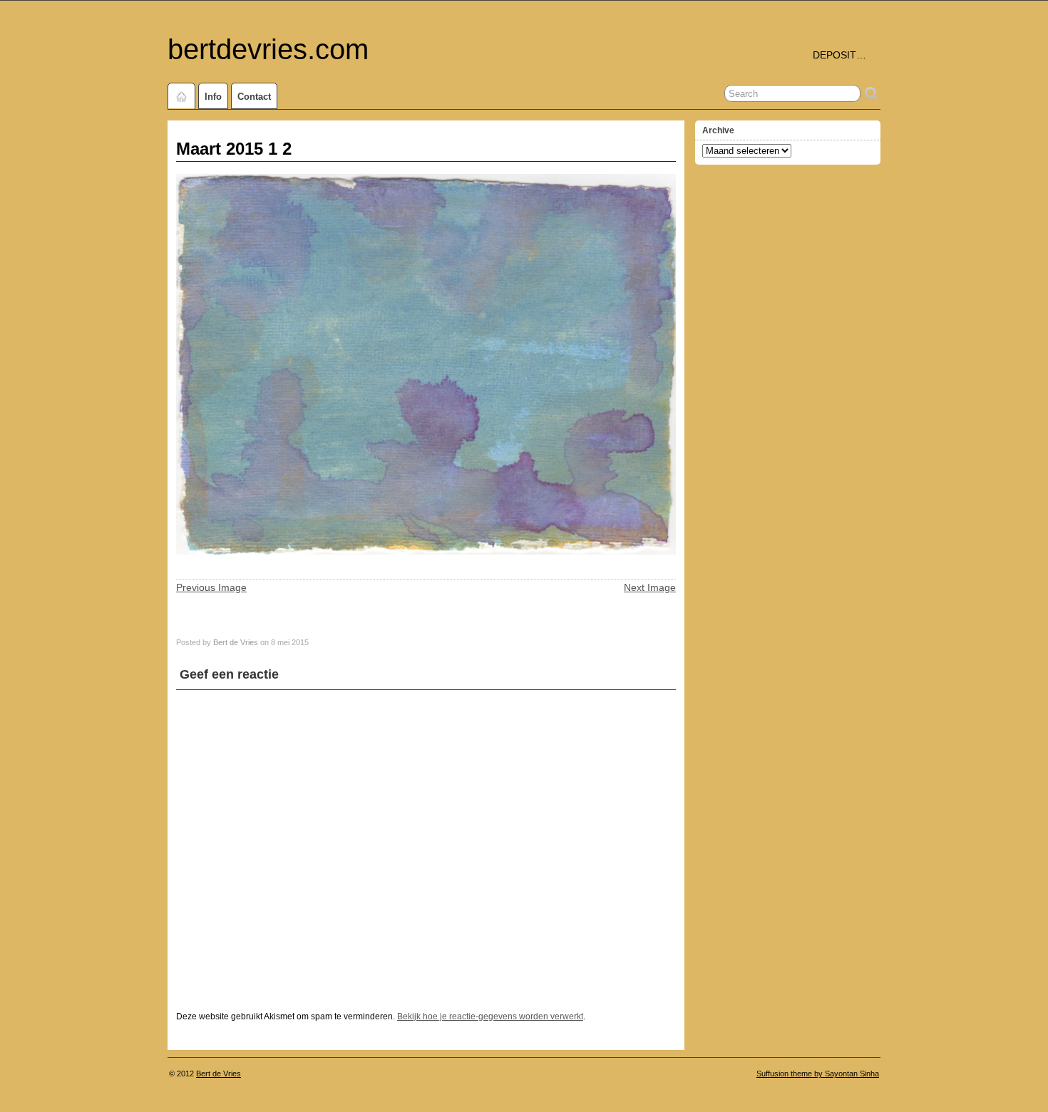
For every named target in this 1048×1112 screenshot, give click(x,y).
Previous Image (211, 587)
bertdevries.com (268, 49)
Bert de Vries (235, 642)
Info (213, 96)
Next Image (650, 587)
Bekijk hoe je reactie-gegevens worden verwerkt (490, 1016)
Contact (254, 96)
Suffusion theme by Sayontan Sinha (817, 1073)
